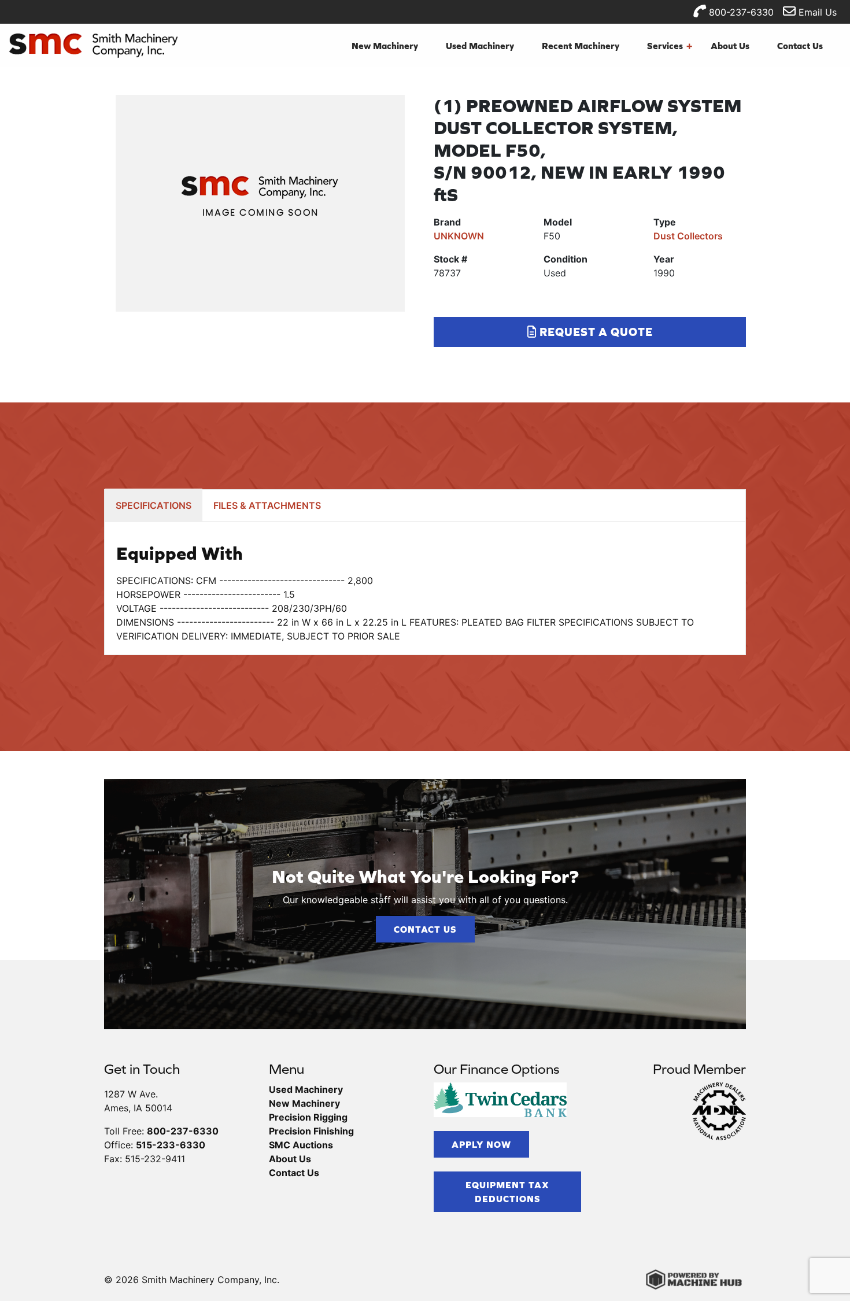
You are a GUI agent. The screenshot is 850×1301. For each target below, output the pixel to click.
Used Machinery (480, 45)
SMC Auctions (301, 1145)
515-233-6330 (170, 1145)
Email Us (816, 12)
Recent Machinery (580, 45)
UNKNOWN (459, 236)
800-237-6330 (740, 12)
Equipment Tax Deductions (507, 1192)
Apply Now (481, 1144)
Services (669, 45)
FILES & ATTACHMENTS (267, 505)
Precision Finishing (311, 1131)
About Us (730, 45)
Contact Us (800, 45)
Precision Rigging (308, 1117)
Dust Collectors (688, 236)
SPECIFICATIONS (153, 505)
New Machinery (385, 45)
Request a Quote (595, 331)
